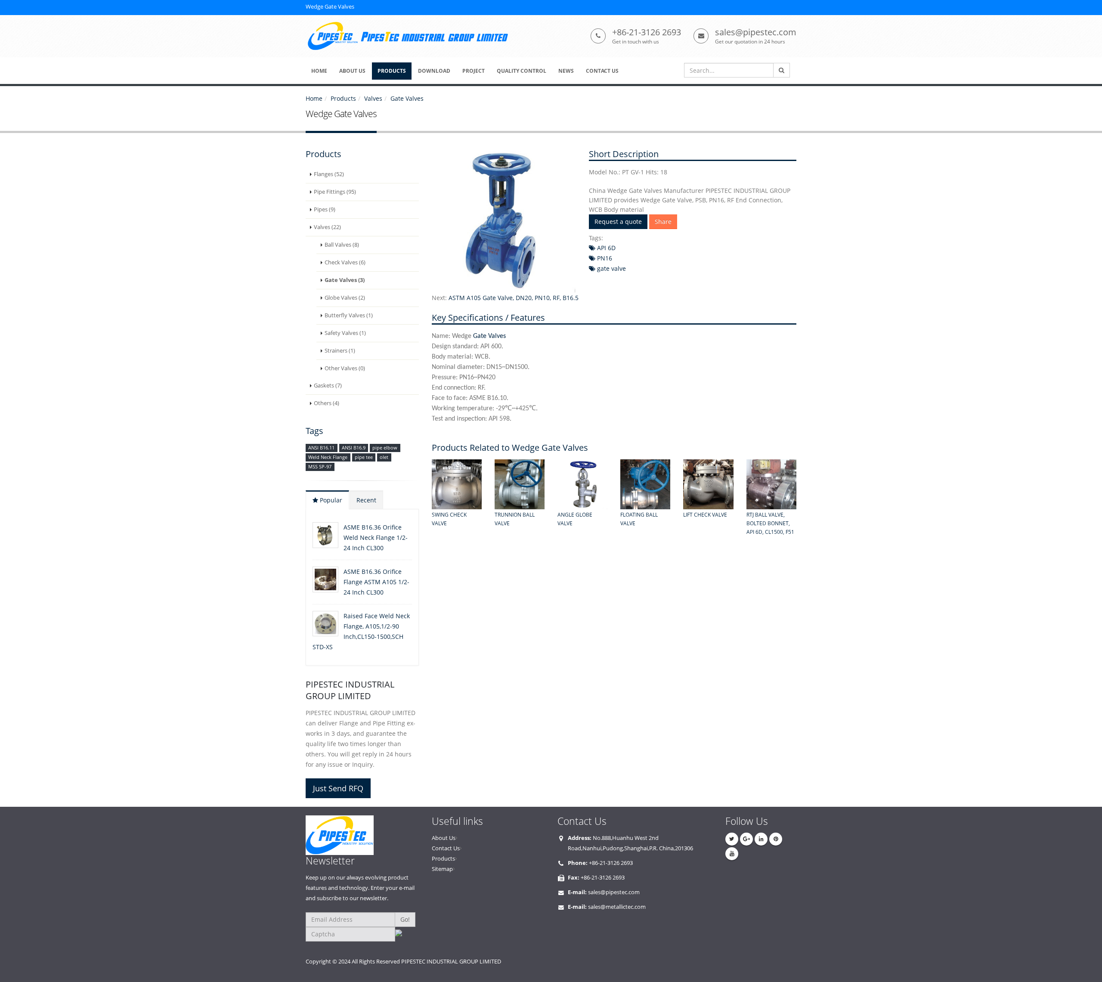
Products (343, 98)
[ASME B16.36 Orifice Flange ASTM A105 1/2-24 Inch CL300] (325, 579)
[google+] (746, 839)
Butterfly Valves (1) (349, 315)
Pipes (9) (324, 209)
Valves (373, 98)
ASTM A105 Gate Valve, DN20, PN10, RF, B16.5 (514, 298)
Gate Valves (407, 98)
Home (314, 98)
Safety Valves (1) (345, 333)
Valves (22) (327, 227)
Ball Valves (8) (342, 244)
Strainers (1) (340, 350)
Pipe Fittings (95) (335, 191)
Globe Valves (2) (345, 297)
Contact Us (446, 848)
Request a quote (618, 221)
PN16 (603, 258)
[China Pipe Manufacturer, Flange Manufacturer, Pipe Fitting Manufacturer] (410, 36)
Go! (405, 919)
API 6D (605, 248)
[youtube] (731, 853)
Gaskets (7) (328, 385)
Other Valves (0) (345, 368)
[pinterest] (775, 839)
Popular (330, 500)
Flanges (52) (329, 174)
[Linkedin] (761, 839)
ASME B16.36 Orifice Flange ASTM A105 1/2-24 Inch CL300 (376, 581)
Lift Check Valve (705, 514)
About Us (443, 838)
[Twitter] (731, 839)
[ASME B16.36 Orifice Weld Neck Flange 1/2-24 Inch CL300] (325, 535)
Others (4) (326, 403)
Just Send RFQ (338, 788)
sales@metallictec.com (617, 907)
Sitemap (442, 869)
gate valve (610, 268)
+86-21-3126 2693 (646, 32)
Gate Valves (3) (345, 280)
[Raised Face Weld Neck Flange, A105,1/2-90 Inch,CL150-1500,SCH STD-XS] (325, 623)
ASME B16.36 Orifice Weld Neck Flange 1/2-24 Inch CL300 (376, 537)
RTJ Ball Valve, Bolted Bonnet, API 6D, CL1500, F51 (770, 523)
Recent (366, 500)
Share (663, 221)
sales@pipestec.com (755, 32)
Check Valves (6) (345, 262)
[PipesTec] (362, 835)
